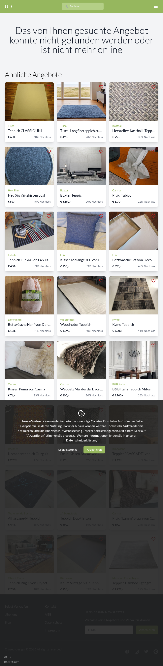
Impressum (11, 661)
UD (8, 6)
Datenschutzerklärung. (81, 440)
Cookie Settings (67, 449)
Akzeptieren (94, 449)
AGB (7, 657)
